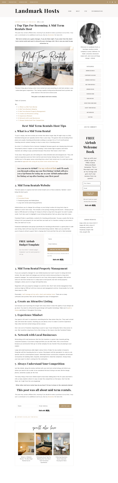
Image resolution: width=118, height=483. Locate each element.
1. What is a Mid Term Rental (27, 107)
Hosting (90, 117)
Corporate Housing (20, 22)
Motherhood (90, 112)
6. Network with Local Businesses (29, 118)
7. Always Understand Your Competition (31, 120)
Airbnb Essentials (90, 80)
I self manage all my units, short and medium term (38, 294)
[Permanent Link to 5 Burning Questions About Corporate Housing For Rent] (61, 455)
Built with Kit (58, 259)
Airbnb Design (90, 89)
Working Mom (90, 93)
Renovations (90, 98)
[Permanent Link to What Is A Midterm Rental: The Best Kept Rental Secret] (26, 455)
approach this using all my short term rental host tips (40, 161)
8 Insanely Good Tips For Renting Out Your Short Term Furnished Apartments (44, 459)
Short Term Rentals (90, 107)
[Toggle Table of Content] (16, 105)
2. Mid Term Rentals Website (27, 109)
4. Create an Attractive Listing (28, 113)
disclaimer (51, 35)
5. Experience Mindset (25, 116)
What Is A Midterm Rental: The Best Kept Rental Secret (26, 458)
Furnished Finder (23, 198)
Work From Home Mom (90, 103)
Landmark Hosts (37, 10)
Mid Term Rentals (31, 22)
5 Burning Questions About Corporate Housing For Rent (61, 458)
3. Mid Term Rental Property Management (32, 111)
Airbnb (20, 196)
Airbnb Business (90, 70)
